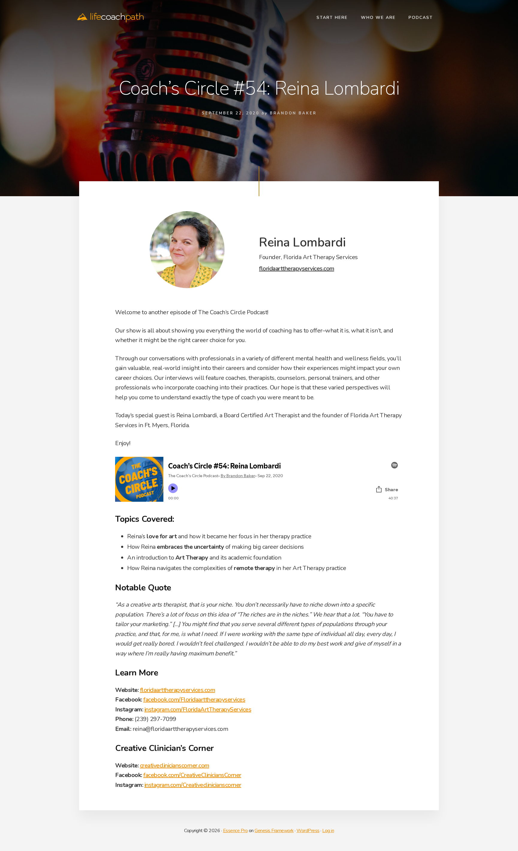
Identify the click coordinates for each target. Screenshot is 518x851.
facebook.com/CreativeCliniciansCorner (192, 775)
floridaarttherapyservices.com (296, 268)
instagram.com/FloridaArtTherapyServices (198, 709)
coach (117, 16)
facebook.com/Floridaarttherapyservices (194, 700)
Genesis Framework (274, 830)
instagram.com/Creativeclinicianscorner (192, 785)
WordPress (308, 830)
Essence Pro (235, 830)
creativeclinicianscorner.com (174, 765)
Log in (328, 830)
